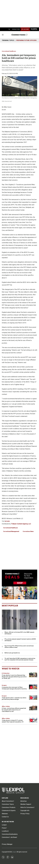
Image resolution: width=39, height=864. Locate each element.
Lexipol (14, 852)
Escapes (4, 685)
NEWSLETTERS (16, 29)
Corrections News (28, 531)
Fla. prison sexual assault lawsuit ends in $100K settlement (20, 639)
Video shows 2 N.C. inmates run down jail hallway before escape (14, 698)
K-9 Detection (5, 673)
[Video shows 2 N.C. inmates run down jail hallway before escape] (33, 697)
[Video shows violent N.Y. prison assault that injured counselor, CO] (33, 720)
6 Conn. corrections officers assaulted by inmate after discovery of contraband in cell (14, 709)
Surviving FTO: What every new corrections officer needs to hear (19, 646)
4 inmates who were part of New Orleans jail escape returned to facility (14, 688)
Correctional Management (11, 531)
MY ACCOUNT (25, 29)
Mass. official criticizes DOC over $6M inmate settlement (19, 633)
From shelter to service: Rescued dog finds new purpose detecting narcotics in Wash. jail (14, 676)
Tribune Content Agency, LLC (21, 524)
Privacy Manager (7, 844)
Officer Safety (6, 706)
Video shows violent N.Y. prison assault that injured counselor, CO (12, 721)
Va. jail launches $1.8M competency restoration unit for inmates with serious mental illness (20, 659)
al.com (7, 521)
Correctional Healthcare (9, 51)
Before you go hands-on (12, 653)
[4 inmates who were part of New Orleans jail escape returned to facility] (33, 687)
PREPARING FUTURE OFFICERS (26, 40)
